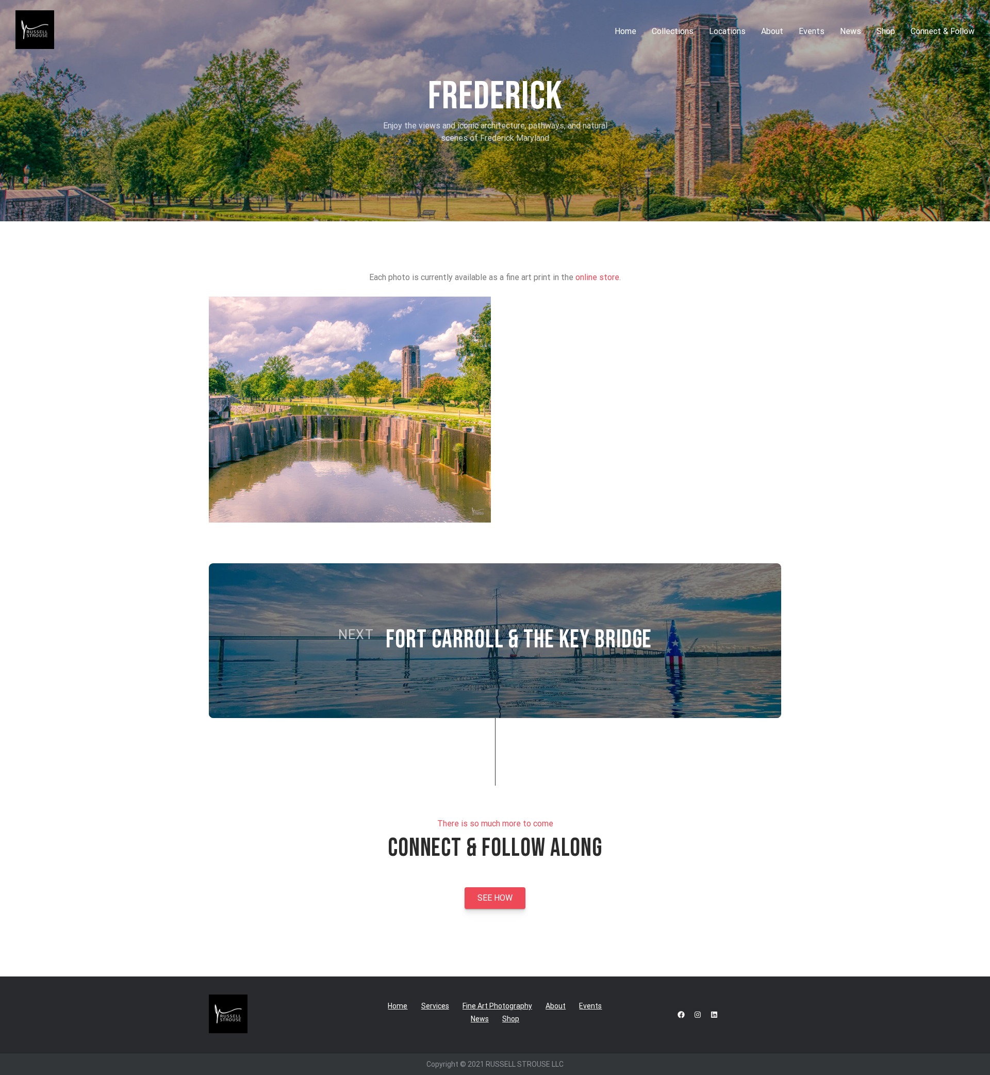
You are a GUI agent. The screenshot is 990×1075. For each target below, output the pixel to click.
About (772, 31)
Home (625, 31)
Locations (727, 31)
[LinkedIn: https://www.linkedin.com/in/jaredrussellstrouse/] (714, 1014)
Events (811, 31)
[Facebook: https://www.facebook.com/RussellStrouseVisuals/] (681, 1014)
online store (597, 277)
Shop (886, 31)
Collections (673, 31)
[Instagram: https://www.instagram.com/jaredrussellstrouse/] (697, 1014)
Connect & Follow (943, 31)
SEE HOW (495, 898)
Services (435, 1006)
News (850, 31)
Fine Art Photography (497, 1006)
